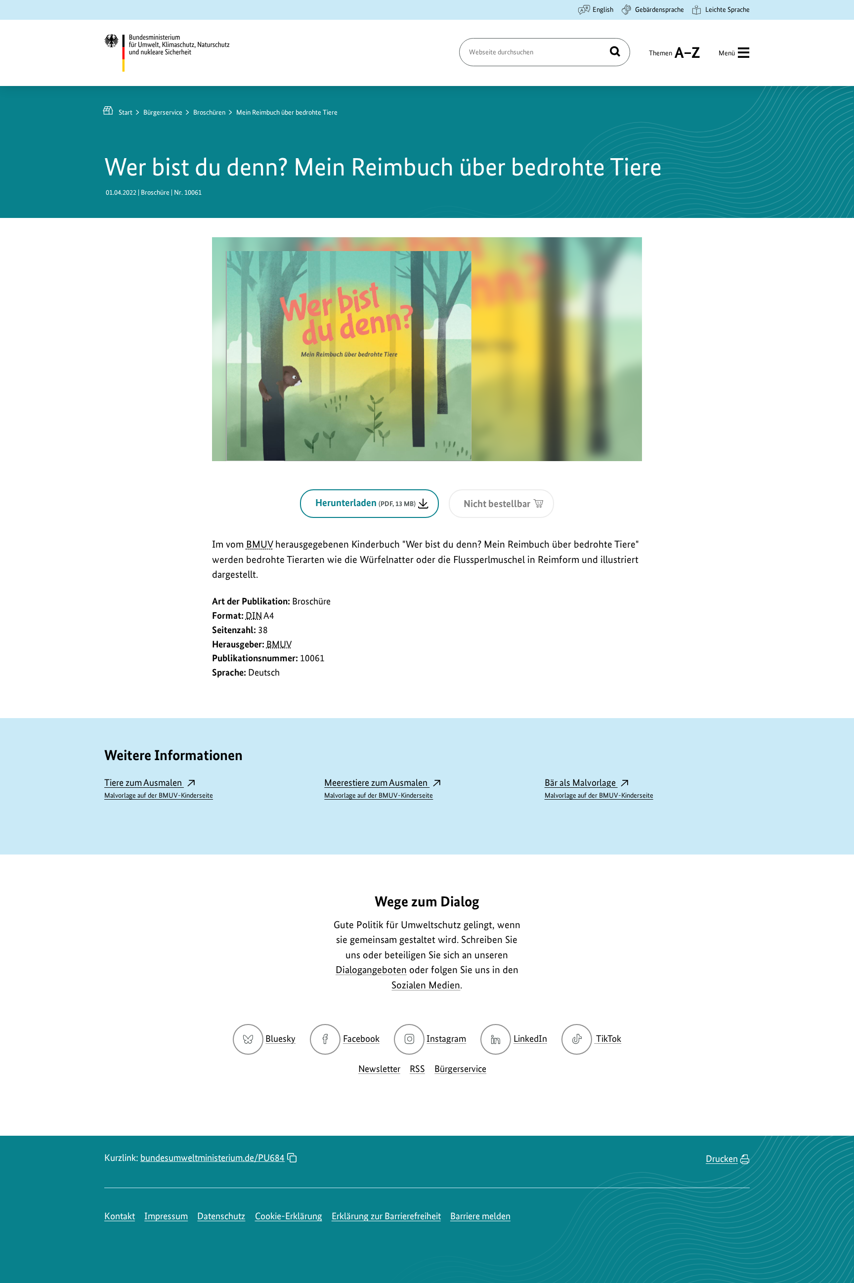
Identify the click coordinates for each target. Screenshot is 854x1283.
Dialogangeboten (371, 970)
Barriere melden (480, 1216)
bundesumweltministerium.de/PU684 (212, 1157)
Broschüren (209, 112)
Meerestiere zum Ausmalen (378, 788)
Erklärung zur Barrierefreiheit (386, 1216)
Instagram (446, 1038)
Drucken (722, 1158)
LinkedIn (530, 1038)
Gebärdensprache (659, 9)
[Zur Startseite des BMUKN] (175, 53)
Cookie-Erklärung (288, 1216)
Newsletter (379, 1068)
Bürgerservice (162, 112)
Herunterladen (365, 503)
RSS (417, 1068)
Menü (727, 53)
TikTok (608, 1038)
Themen (660, 57)
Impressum (166, 1216)
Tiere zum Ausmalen (158, 788)
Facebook (361, 1038)
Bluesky (280, 1038)
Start (125, 112)
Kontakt (119, 1216)
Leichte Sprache (727, 9)
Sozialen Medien (425, 985)
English (603, 9)
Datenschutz (221, 1216)
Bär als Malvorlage (599, 788)
